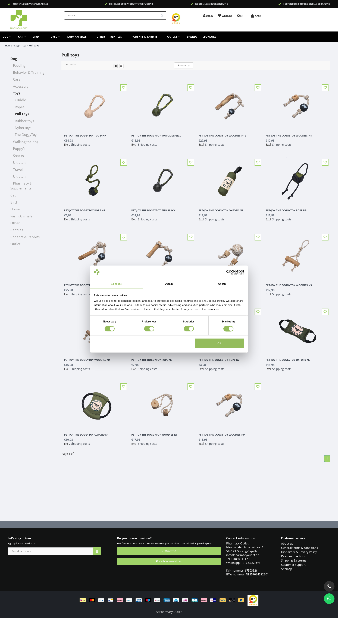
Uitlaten (19, 162)
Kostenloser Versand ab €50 (30, 3)
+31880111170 (169, 550)
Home (8, 45)
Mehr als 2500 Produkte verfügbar (131, 3)
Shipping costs (80, 145)
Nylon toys (23, 127)
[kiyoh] (253, 600)
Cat (21, 36)
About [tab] (222, 283)
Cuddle (20, 99)
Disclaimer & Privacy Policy (299, 552)
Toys (23, 45)
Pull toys (34, 45)
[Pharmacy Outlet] (28, 18)
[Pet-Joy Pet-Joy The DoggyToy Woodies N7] (229, 253)
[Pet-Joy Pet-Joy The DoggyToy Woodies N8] (296, 104)
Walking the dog (25, 141)
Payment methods (293, 556)
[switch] (149, 328)
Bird (36, 36)
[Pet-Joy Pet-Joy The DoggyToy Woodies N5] (296, 253)
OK (219, 343)
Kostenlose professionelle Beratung (306, 3)
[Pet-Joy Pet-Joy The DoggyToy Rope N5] (296, 179)
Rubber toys (24, 120)
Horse (53, 36)
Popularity (184, 65)
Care (16, 79)
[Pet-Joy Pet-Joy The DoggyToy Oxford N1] (95, 403)
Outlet (172, 36)
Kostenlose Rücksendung (211, 3)
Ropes (19, 106)
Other (100, 36)
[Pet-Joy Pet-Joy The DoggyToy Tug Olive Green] (162, 104)
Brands (192, 36)
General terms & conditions (299, 548)
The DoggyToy (26, 134)
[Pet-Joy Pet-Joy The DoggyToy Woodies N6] (162, 403)
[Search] (163, 14)
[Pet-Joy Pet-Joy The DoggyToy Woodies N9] (229, 403)
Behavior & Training (28, 72)
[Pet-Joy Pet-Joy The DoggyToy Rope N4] (95, 179)
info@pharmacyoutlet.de (170, 561)
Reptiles (116, 36)
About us (287, 544)
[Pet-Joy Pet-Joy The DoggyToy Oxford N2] (296, 328)
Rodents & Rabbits (145, 36)
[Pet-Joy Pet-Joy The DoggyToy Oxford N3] (229, 179)
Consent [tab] (116, 283)
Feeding (19, 65)
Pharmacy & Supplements (21, 185)
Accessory (21, 86)
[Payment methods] (164, 600)
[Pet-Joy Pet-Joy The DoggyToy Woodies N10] (162, 253)
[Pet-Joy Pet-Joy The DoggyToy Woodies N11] (95, 253)
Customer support (293, 565)
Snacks (18, 155)
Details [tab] (169, 283)
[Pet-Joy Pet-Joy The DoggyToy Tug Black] (162, 179)
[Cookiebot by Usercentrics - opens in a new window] (229, 272)
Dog (6, 36)
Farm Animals (77, 36)
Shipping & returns (293, 560)
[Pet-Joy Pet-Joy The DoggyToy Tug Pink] (95, 104)
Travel (18, 169)
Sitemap (286, 569)
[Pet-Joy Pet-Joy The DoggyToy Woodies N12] (229, 104)
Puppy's (19, 148)
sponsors (209, 36)
